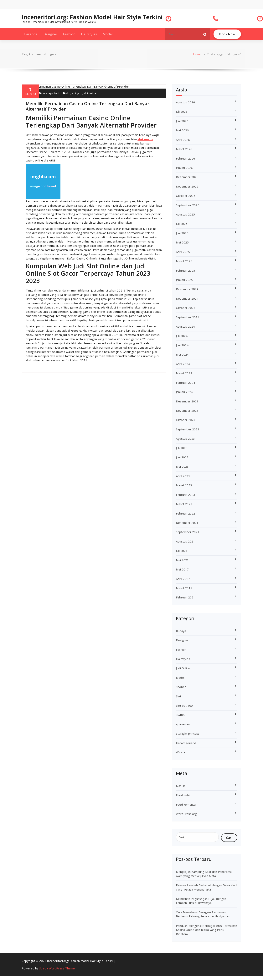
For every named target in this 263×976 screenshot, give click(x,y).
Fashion (69, 34)
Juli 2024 (182, 336)
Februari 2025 (185, 270)
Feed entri (183, 795)
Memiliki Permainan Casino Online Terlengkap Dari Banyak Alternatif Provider (88, 106)
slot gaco (77, 93)
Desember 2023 (187, 401)
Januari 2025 (184, 280)
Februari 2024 (185, 382)
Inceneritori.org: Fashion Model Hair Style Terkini (92, 17)
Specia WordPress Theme (57, 968)
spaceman (183, 724)
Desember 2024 (187, 289)
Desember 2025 (187, 177)
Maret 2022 (184, 504)
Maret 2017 (184, 588)
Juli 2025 (182, 224)
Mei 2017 (182, 569)
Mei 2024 (182, 354)
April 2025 (183, 252)
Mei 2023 (182, 466)
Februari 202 (184, 597)
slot (68, 93)
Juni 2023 (182, 457)
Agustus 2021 (185, 541)
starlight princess (188, 733)
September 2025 (187, 205)
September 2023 (187, 429)
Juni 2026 (182, 121)
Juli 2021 (182, 551)
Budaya (181, 631)
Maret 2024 (184, 373)
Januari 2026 (184, 168)
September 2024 (187, 317)
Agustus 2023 (185, 438)
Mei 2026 (182, 130)
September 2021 (187, 532)
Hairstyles (89, 34)
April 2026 (183, 140)
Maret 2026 (184, 149)
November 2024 (187, 298)
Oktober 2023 (185, 420)
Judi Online (183, 668)
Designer (50, 34)
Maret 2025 (184, 261)
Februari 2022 (185, 513)
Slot (178, 696)
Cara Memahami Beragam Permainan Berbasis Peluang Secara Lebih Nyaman (202, 914)
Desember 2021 (187, 523)
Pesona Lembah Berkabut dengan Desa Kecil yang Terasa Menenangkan (206, 887)
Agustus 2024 (185, 326)
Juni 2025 (182, 233)
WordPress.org (186, 814)
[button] (205, 34)
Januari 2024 (184, 392)
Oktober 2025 (185, 196)
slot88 (180, 715)
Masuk (180, 786)
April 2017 (183, 579)
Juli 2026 (182, 111)
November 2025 (187, 186)
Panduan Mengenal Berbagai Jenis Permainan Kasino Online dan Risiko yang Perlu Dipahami (206, 930)
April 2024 (183, 364)
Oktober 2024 (185, 308)
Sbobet (181, 687)
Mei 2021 (182, 560)
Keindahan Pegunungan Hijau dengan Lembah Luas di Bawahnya (201, 901)
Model (108, 34)
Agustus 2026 (185, 102)
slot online (90, 93)
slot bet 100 (184, 705)
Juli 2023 (182, 448)
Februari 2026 (185, 158)
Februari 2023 (185, 495)
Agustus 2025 (185, 214)
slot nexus (145, 139)
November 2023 (187, 410)
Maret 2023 (184, 485)
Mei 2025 (182, 242)
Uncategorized (50, 93)
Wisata (180, 752)
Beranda (31, 34)
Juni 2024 (182, 345)
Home (197, 54)
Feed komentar (186, 804)
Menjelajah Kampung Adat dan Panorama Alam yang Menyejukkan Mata (204, 874)
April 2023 (183, 476)
